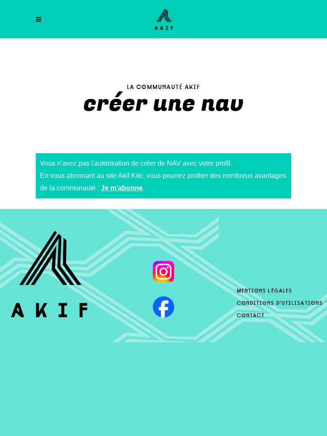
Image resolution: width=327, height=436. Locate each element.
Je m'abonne (122, 188)
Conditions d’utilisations (280, 302)
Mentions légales (265, 290)
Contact (251, 314)
